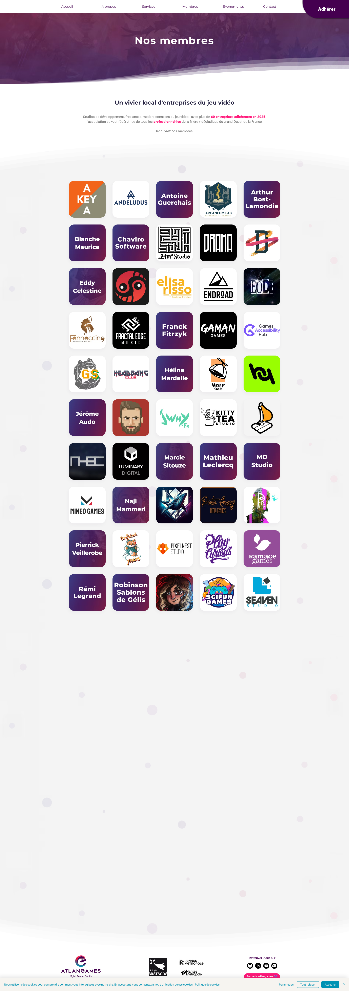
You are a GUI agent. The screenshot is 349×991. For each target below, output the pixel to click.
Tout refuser (307, 984)
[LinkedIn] (258, 966)
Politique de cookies (207, 984)
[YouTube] (266, 966)
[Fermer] (344, 984)
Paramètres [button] (286, 984)
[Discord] (274, 966)
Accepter (330, 984)
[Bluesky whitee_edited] (250, 966)
